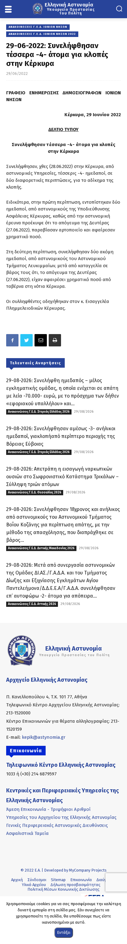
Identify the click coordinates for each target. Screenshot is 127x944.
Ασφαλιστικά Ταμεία (27, 833)
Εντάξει (63, 932)
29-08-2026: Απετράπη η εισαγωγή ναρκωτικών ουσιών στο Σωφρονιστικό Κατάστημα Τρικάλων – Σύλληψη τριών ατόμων (62, 476)
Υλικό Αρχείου (34, 884)
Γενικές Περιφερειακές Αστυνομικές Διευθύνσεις (57, 825)
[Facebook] (12, 340)
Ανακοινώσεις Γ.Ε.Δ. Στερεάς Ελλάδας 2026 (39, 412)
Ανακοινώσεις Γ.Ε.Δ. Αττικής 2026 (32, 604)
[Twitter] (26, 340)
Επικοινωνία (81, 879)
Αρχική (17, 879)
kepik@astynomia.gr (43, 737)
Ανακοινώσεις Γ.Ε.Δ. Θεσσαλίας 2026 (34, 492)
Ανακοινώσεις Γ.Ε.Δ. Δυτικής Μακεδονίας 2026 (41, 548)
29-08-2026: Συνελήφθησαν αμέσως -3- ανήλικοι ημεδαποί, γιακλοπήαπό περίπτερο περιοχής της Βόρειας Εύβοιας (60, 436)
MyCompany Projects (88, 870)
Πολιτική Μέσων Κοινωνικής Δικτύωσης (63, 889)
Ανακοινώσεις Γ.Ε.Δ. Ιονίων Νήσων (38, 26)
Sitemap (58, 879)
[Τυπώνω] (55, 340)
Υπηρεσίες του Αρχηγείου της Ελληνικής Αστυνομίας (61, 817)
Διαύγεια (104, 879)
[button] (119, 8)
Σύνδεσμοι (36, 879)
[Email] (41, 340)
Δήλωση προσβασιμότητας (75, 884)
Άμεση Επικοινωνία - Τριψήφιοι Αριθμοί (48, 809)
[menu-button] (8, 9)
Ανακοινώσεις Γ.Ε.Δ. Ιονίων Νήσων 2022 (42, 33)
